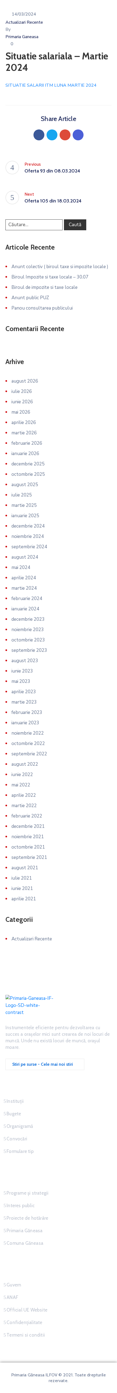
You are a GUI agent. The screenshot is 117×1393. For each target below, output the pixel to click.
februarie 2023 (26, 712)
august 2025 (24, 485)
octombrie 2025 (28, 474)
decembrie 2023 (28, 619)
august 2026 (24, 381)
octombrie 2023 (28, 640)
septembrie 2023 (29, 650)
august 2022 (24, 764)
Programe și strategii (27, 1193)
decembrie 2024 (28, 526)
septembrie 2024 (29, 547)
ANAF (12, 1297)
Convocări (17, 1138)
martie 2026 (24, 433)
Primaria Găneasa (24, 1230)
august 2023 (24, 661)
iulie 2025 (21, 495)
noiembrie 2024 (27, 536)
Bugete (14, 1113)
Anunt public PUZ (30, 298)
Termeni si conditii (26, 1335)
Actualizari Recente (24, 22)
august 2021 (24, 868)
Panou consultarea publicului (42, 308)
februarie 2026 (26, 443)
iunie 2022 (22, 774)
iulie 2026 (21, 391)
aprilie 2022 (23, 795)
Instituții (15, 1101)
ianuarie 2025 (25, 516)
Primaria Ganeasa (21, 37)
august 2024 (24, 557)
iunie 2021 (22, 888)
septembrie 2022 (29, 754)
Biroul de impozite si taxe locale (44, 287)
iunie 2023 (22, 671)
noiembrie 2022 (27, 733)
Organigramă (20, 1126)
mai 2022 (20, 785)
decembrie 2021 (28, 826)
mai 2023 (20, 681)
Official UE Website (27, 1310)
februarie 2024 (26, 598)
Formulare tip (20, 1151)
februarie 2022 (26, 816)
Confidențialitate (24, 1322)
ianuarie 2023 (25, 723)
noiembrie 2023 (27, 629)
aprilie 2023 (23, 692)
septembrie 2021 (29, 857)
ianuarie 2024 (25, 609)
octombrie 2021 (28, 847)
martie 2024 (24, 588)
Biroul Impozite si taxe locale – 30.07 (49, 277)
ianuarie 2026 (25, 453)
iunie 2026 (22, 402)
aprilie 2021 (23, 899)
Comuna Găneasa (25, 1243)
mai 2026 (20, 412)
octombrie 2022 (28, 743)
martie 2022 (24, 806)
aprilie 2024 (23, 578)
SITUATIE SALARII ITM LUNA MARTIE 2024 (51, 85)
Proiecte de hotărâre (27, 1218)
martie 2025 (24, 505)
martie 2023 (24, 702)
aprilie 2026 (23, 422)
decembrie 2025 (28, 464)
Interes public (21, 1205)
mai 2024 (20, 567)
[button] (44, 1064)
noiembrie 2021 (27, 837)
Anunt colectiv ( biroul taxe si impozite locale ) (59, 267)
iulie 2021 (21, 878)
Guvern (14, 1285)
